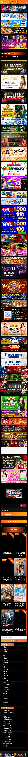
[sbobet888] (14, 340)
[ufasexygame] (14, 413)
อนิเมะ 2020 (6, 687)
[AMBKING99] (14, 183)
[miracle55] (14, 82)
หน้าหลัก (3, 56)
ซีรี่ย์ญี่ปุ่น (5, 651)
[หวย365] (14, 213)
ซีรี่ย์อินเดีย (5, 662)
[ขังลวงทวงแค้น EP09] (21, 506)
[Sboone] (14, 355)
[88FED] (14, 443)
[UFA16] (14, 388)
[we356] (14, 129)
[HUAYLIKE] (14, 403)
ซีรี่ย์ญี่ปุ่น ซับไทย (6, 717)
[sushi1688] (14, 154)
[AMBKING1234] (14, 111)
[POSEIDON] (14, 296)
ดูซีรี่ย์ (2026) (6, 671)
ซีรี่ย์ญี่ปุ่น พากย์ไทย (7, 719)
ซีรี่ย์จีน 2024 (6, 649)
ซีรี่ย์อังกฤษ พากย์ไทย (8, 726)
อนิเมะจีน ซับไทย (7, 739)
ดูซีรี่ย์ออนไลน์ (6, 676)
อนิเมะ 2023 (6, 689)
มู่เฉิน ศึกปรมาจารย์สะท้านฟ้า (20, 629)
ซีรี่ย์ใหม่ (4, 667)
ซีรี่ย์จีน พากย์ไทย (7, 715)
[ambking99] (14, 476)
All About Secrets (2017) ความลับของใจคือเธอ (7, 579)
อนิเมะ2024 (5, 698)
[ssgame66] (7, 755)
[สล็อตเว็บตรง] (14, 260)
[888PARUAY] (14, 169)
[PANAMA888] (3, 372)
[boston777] (14, 8)
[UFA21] (14, 238)
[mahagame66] (14, 38)
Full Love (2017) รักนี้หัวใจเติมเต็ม (7, 552)
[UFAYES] (14, 369)
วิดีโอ (7, 56)
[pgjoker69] (14, 436)
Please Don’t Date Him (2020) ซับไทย (20, 578)
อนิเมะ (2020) (6, 684)
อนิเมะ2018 (5, 691)
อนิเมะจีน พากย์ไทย (7, 741)
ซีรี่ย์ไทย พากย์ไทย (7, 735)
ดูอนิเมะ (4, 678)
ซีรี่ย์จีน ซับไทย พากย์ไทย (8, 712)
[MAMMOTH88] (14, 194)
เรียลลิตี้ (4, 704)
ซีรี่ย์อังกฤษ (5, 660)
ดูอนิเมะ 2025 (6, 680)
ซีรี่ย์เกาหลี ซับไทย (7, 730)
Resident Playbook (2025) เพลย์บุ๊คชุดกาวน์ (20, 605)
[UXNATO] (14, 67)
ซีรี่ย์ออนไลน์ (5, 658)
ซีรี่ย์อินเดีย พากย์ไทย (7, 728)
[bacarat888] (14, 347)
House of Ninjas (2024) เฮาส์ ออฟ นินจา (20, 553)
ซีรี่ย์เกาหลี (5, 665)
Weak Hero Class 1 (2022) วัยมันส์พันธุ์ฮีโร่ (7, 630)
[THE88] (14, 286)
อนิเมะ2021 (5, 696)
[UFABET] (14, 140)
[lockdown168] (14, 16)
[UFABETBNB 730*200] (14, 245)
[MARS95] (14, 421)
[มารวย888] (24, 385)
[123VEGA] (14, 303)
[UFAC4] (14, 30)
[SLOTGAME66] (24, 372)
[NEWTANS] (3, 385)
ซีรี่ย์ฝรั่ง (4, 653)
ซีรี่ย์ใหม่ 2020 (6, 669)
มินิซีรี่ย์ (4, 682)
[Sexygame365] (14, 45)
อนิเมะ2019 (5, 693)
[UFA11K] (14, 96)
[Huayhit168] (14, 23)
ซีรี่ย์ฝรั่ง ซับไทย (6, 721)
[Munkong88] (14, 329)
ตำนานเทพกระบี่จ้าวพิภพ (7, 604)
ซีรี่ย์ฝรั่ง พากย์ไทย (7, 723)
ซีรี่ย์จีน (4, 647)
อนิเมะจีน (5, 700)
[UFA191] (14, 462)
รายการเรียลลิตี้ (6, 737)
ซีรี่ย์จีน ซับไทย (6, 710)
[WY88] (14, 271)
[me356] (14, 121)
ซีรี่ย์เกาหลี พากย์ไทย (7, 732)
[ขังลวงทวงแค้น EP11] (24, 506)
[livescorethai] (14, 493)
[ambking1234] (14, 201)
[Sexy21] (14, 252)
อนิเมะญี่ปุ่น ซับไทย (7, 743)
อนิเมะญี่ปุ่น (5, 702)
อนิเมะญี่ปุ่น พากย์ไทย (8, 746)
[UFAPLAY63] (14, 428)
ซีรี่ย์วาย (4, 656)
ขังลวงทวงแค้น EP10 (8, 53)
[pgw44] (14, 377)
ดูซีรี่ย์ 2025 (5, 673)
